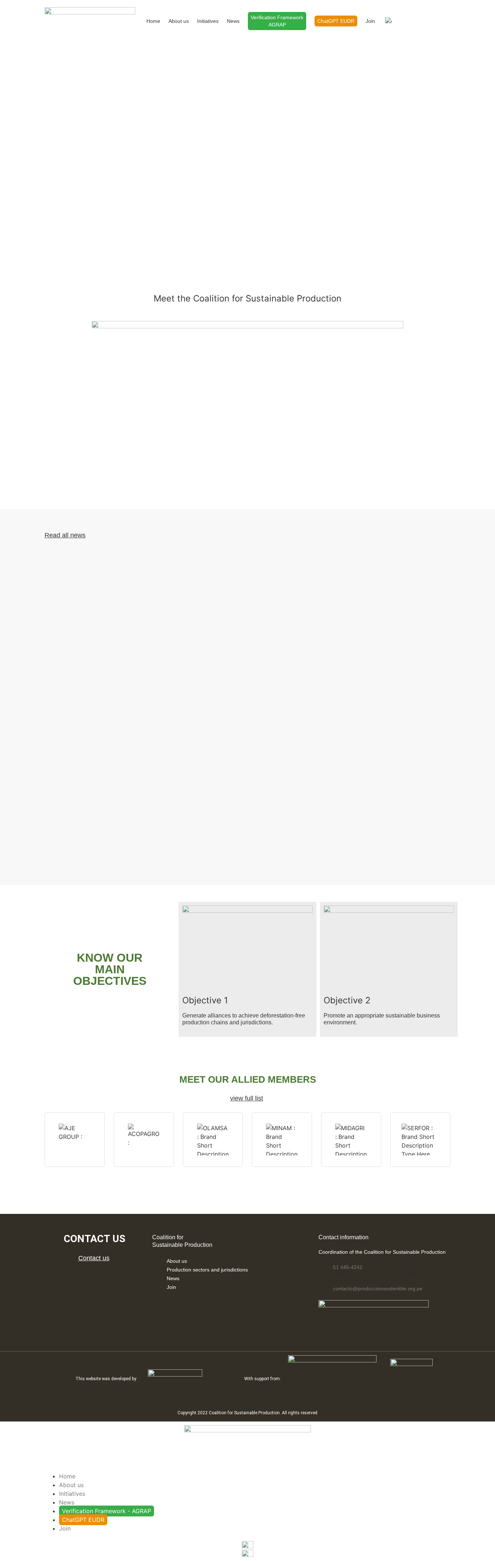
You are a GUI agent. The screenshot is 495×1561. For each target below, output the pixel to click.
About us (179, 21)
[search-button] (408, 20)
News (233, 21)
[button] (247, 409)
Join (370, 21)
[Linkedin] (87, 1278)
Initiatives (208, 21)
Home (153, 21)
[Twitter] (102, 1278)
